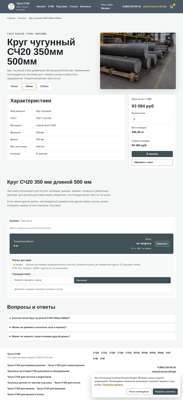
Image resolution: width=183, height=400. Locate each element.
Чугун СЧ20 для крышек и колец (25, 394)
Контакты (85, 6)
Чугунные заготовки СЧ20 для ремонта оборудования (38, 371)
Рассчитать (81, 280)
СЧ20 (51, 6)
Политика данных (113, 384)
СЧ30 (120, 353)
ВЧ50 (153, 353)
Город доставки (21, 274)
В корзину (152, 154)
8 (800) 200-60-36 (132, 6)
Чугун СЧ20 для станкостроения (66, 365)
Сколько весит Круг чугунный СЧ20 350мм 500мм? (41, 318)
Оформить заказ (143, 162)
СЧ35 (129, 353)
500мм (29, 86)
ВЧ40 (145, 353)
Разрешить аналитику (165, 392)
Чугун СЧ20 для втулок (67, 382)
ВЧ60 (161, 353)
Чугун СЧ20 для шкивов (20, 388)
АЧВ (95, 358)
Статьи (74, 6)
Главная (11, 18)
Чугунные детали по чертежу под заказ (29, 382)
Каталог (41, 6)
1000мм (44, 86)
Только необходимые (139, 392)
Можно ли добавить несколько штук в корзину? (39, 327)
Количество (138, 113)
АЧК (102, 358)
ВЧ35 (137, 353)
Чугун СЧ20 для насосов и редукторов (29, 377)
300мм (14, 86)
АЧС (168, 353)
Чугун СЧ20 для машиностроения (26, 365)
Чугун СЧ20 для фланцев (51, 388)
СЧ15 (104, 353)
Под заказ (61, 6)
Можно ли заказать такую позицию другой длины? (41, 336)
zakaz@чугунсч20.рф (155, 6)
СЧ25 (112, 353)
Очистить (162, 244)
